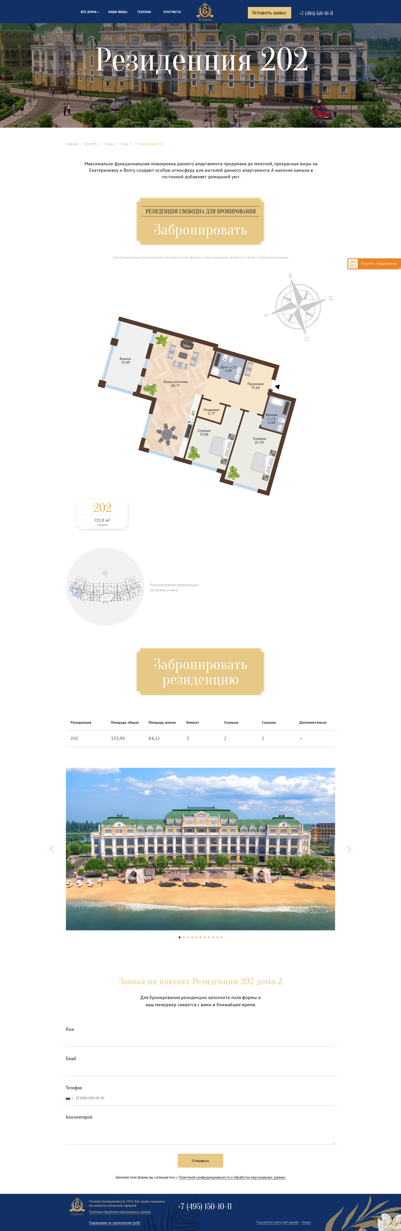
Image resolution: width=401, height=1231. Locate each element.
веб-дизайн (290, 1222)
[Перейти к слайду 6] (200, 937)
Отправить (200, 1160)
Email (71, 1058)
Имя (70, 1029)
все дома (89, 12)
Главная (72, 144)
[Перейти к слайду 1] (180, 937)
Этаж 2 (126, 144)
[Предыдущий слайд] (52, 849)
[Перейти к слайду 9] (213, 937)
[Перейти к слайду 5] (196, 937)
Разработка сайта (268, 1222)
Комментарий (79, 1117)
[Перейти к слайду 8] (209, 937)
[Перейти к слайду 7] (205, 937)
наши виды (117, 12)
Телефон (74, 1088)
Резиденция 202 (151, 144)
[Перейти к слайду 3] (188, 937)
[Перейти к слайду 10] (217, 937)
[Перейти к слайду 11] (221, 937)
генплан (144, 12)
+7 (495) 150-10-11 (316, 13)
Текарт (306, 1222)
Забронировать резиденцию (200, 672)
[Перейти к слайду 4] (192, 937)
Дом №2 (91, 144)
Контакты (172, 12)
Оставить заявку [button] (269, 13)
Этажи (109, 144)
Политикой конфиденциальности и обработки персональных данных (232, 1177)
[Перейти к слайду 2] (184, 937)
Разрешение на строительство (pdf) (114, 1223)
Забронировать (200, 229)
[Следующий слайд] (349, 849)
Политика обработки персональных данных (120, 1212)
